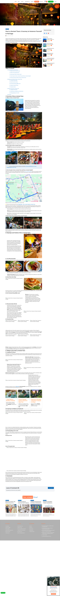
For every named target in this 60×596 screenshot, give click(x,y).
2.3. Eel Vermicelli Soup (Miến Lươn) (14, 83)
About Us (41, 1)
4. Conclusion (9, 94)
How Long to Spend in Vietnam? (21, 528)
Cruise (22, 1)
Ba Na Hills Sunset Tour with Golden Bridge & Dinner (50, 54)
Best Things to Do (19, 531)
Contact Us (30, 527)
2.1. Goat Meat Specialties (13, 80)
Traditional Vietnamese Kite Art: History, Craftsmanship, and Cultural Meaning (23, 503)
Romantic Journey (8, 531)
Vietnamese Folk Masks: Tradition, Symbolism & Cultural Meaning (35, 503)
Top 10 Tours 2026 (8, 527)
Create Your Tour (19, 527)
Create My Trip (27, 1)
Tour (18, 1)
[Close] (58, 577)
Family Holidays (8, 528)
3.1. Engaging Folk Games (13, 89)
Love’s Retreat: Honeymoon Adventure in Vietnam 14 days (50, 59)
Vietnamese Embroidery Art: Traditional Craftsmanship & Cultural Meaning (48, 503)
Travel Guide (37, 1)
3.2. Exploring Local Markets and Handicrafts (16, 91)
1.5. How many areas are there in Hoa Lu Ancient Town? (17, 77)
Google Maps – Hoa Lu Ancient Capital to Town (26, 204)
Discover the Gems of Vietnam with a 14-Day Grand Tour (50, 44)
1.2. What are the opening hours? (14, 72)
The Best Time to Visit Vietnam (21, 530)
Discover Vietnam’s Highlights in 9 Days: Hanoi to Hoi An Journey (50, 39)
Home (16, 1)
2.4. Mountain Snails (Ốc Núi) (13, 85)
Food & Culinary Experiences (9, 530)
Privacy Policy (31, 528)
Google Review (31, 530)
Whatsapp (17, 386)
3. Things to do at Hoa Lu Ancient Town (13, 88)
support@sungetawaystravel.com (46, 536)
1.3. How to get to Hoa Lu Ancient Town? (15, 74)
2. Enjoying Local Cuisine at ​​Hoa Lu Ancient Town (14, 79)
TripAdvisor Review (31, 531)
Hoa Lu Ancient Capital (27, 171)
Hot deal (32, 1)
